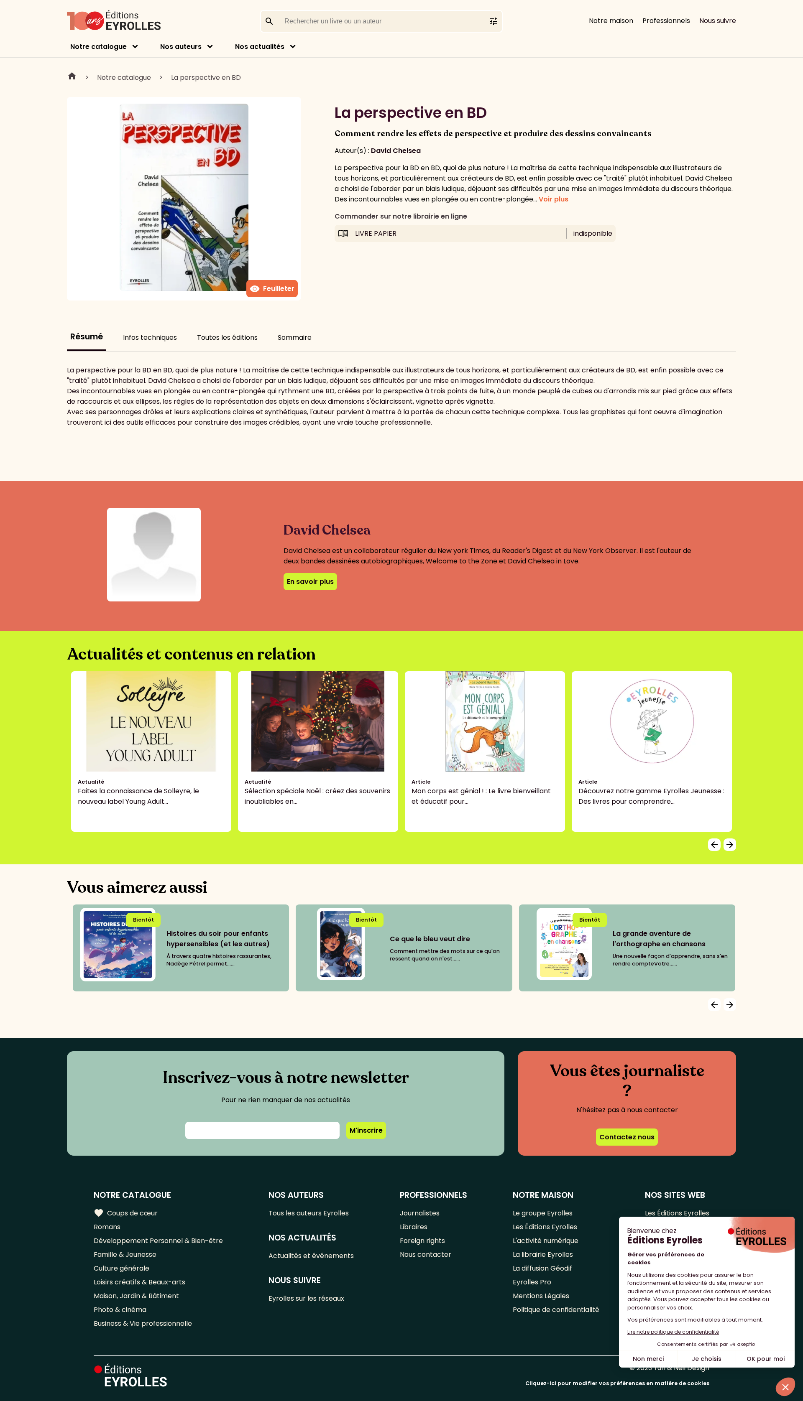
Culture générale (121, 1268)
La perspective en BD (206, 77)
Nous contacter (425, 1254)
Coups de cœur (126, 1213)
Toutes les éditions (227, 337)
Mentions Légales (541, 1296)
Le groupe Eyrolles (543, 1213)
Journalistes (420, 1213)
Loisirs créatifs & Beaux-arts (139, 1282)
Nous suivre (717, 20)
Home (72, 77)
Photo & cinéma (120, 1309)
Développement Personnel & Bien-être (158, 1241)
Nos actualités (259, 46)
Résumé (86, 336)
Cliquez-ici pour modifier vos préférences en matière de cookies (617, 1383)
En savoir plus (310, 581)
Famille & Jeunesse (125, 1254)
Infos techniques (150, 337)
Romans (107, 1227)
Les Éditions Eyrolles (545, 1227)
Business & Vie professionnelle (143, 1323)
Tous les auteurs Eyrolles (309, 1213)
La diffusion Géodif (542, 1268)
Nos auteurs (181, 46)
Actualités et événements (311, 1256)
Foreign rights (422, 1241)
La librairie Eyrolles (543, 1254)
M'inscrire (366, 1130)
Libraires (413, 1227)
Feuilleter (272, 289)
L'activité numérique (545, 1241)
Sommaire (295, 337)
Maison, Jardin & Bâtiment (136, 1296)
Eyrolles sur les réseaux (306, 1298)
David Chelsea (396, 150)
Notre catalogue (98, 46)
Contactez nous (627, 1137)
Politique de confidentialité (556, 1309)
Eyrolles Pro (532, 1282)
